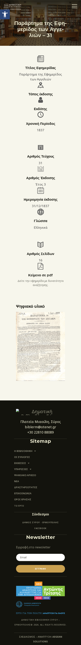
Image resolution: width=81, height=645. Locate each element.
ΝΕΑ (16, 481)
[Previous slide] (22, 349)
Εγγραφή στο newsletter (33, 547)
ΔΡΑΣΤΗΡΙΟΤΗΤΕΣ (25, 487)
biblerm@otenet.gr (40, 427)
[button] (5, 14)
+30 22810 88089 (40, 432)
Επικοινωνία (22, 493)
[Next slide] (59, 349)
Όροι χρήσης (22, 499)
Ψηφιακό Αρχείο (25, 475)
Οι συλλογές (22, 457)
